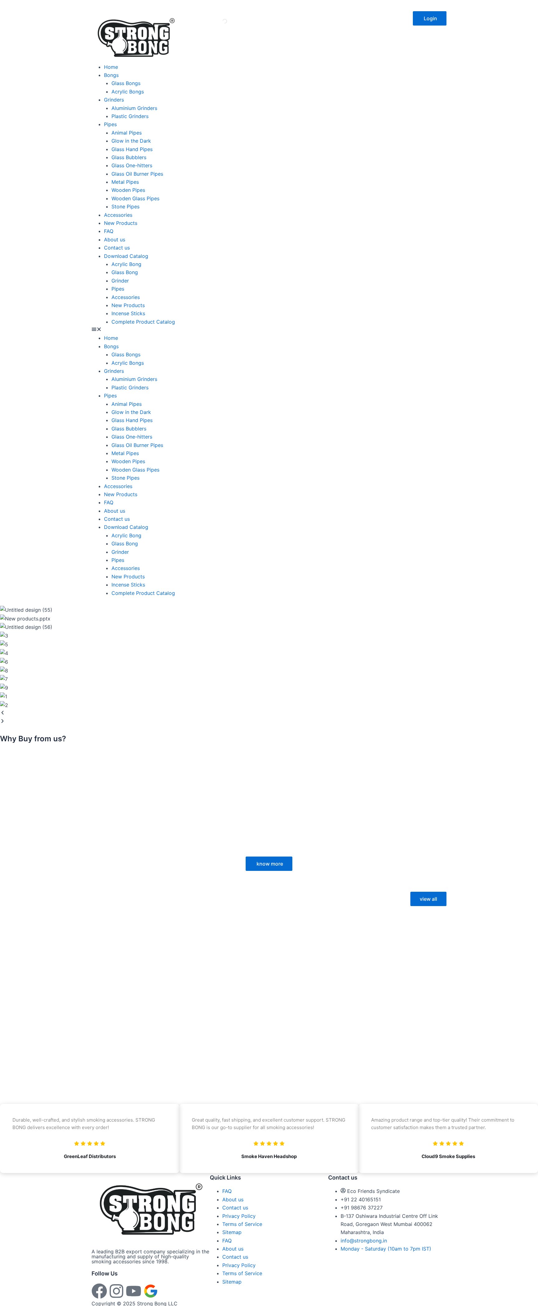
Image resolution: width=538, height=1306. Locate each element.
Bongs (111, 75)
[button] (429, 18)
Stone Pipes (125, 206)
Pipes (110, 124)
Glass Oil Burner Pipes (137, 174)
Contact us (117, 248)
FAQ (108, 231)
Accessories (118, 215)
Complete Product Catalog (143, 322)
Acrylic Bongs (127, 91)
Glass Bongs (125, 83)
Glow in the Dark (131, 141)
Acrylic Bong (126, 264)
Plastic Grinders (130, 116)
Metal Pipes (125, 182)
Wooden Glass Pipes (135, 198)
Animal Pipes (126, 133)
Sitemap (232, 1232)
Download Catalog (126, 256)
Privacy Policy (239, 1216)
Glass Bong (124, 272)
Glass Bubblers (128, 157)
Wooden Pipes (128, 190)
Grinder (120, 281)
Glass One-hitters (131, 165)
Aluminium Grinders (134, 108)
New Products (120, 223)
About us (114, 239)
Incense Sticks (128, 313)
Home (111, 67)
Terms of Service (242, 1224)
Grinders (114, 100)
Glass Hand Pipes (132, 149)
